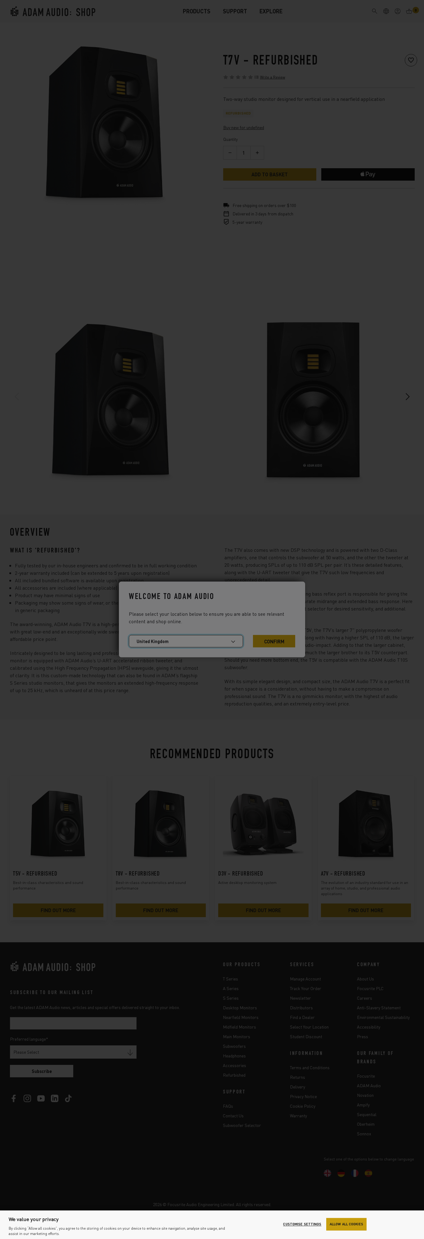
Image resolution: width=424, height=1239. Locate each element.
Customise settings (302, 1224)
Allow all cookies (346, 1224)
